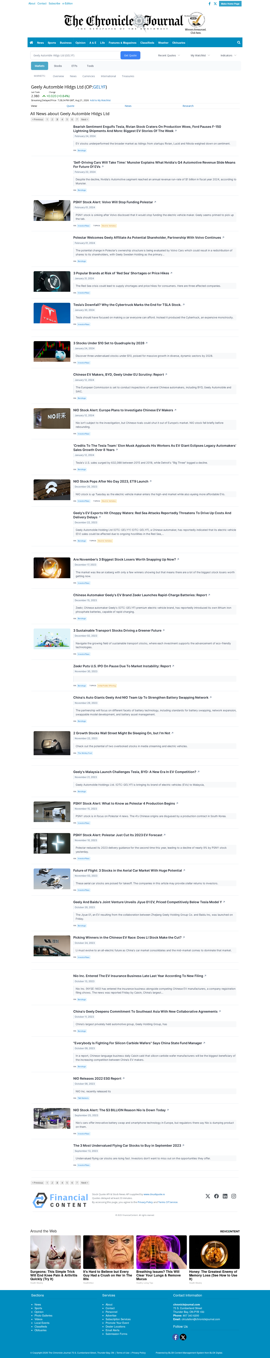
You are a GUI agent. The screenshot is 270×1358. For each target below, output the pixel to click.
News (73, 76)
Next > (84, 119)
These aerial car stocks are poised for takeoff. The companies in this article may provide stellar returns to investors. (147, 883)
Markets (39, 66)
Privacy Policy (145, 1202)
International (108, 76)
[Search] (238, 42)
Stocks (58, 66)
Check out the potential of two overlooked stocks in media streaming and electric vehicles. (132, 746)
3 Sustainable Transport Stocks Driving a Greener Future (119, 630)
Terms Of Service (168, 1202)
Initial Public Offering (107, 686)
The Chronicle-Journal (59, 1352)
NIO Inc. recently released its (94, 1091)
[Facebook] (216, 1200)
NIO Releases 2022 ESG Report (99, 1078)
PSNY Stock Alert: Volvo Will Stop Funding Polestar (114, 202)
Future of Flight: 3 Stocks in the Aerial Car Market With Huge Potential (129, 870)
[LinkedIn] (225, 1200)
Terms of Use (122, 1352)
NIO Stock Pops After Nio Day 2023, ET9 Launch (112, 481)
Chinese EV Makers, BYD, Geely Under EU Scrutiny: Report (120, 374)
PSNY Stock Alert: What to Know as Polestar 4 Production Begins (126, 803)
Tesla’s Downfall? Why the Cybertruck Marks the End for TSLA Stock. (129, 305)
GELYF (99, 87)
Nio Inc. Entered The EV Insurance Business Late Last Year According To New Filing (140, 976)
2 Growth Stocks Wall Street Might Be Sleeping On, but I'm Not (123, 733)
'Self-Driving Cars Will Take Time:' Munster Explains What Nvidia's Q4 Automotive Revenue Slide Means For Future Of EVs (154, 164)
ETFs (74, 66)
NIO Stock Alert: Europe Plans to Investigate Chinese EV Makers (125, 410)
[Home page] (135, 22)
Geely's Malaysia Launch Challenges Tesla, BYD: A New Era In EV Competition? (136, 772)
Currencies (88, 76)
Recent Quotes (167, 55)
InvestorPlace (83, 226)
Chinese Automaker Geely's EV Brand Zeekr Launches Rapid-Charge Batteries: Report (141, 595)
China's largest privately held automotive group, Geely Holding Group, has (122, 1024)
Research (188, 106)
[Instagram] (233, 1200)
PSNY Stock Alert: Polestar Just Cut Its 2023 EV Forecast (119, 835)
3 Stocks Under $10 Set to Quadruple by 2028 (110, 343)
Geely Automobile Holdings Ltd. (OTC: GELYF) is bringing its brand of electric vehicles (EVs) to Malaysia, (141, 784)
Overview (58, 76)
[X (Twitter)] (208, 1200)
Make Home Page (230, 3)
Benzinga (82, 150)
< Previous (37, 119)
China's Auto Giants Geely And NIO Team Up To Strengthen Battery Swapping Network (142, 697)
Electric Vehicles (109, 226)
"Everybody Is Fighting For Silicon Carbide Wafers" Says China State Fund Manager (139, 1043)
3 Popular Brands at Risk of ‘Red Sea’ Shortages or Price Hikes (123, 273)
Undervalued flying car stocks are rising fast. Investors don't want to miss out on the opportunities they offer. (143, 1158)
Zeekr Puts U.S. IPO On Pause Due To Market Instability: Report (123, 666)
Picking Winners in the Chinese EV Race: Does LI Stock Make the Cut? (129, 937)
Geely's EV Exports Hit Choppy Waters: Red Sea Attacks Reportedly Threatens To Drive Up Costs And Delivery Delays (152, 515)
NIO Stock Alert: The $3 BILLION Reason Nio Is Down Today (121, 1110)
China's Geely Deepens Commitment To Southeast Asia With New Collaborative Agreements (147, 1011)
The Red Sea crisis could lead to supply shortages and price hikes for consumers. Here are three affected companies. (149, 285)
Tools (90, 66)
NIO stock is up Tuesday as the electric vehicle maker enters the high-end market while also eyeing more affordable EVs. (151, 494)
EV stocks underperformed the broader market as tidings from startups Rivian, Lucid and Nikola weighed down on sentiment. (153, 143)
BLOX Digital (216, 1352)
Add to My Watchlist (100, 100)
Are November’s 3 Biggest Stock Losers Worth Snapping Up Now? (126, 559)
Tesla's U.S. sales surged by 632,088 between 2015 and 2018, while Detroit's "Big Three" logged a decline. (142, 462)
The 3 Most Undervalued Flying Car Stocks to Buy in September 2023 (129, 1145)
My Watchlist (198, 55)
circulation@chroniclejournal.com (201, 1319)
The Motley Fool (85, 753)
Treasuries (128, 76)
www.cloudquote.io (154, 1194)
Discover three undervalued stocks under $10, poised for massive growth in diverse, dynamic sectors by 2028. (145, 355)
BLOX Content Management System (186, 1352)
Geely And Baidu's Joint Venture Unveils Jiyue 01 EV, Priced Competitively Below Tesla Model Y (149, 902)
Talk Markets (83, 1098)
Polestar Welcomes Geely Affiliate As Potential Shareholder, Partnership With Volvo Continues (149, 237)
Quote (70, 106)
